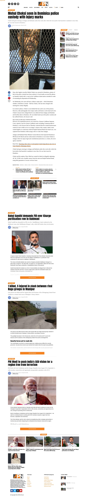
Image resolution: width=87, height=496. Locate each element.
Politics (30, 7)
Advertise (29, 483)
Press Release (47, 481)
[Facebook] (11, 490)
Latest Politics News (48, 480)
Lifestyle (50, 7)
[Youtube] (20, 490)
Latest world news (48, 483)
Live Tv (56, 7)
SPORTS (46, 7)
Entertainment (37, 7)
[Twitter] (14, 490)
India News (26, 7)
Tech (42, 7)
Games (62, 7)
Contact (28, 481)
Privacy (28, 484)
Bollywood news (47, 486)
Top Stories (46, 478)
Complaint (29, 486)
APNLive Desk (15, 227)
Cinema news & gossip (49, 484)
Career (28, 480)
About (28, 477)
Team (28, 478)
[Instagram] (17, 490)
